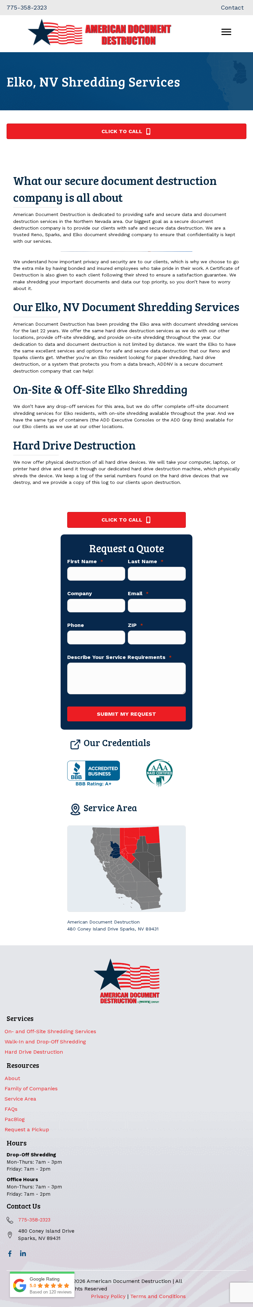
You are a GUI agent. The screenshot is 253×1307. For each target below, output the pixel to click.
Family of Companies (31, 1088)
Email (138, 593)
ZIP (135, 625)
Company (79, 593)
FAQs (11, 1109)
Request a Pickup (27, 1129)
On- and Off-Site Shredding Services (50, 1031)
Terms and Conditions (158, 1296)
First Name (85, 561)
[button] (10, 1254)
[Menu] (226, 32)
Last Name (145, 561)
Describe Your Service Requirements (119, 657)
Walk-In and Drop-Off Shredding (45, 1041)
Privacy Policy (108, 1296)
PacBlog (15, 1119)
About (12, 1078)
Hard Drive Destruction (34, 1052)
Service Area (20, 1099)
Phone (75, 625)
